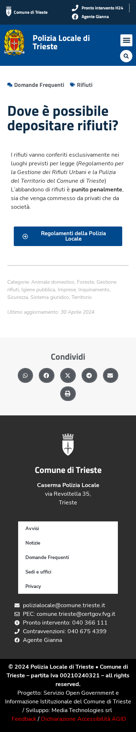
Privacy (33, 586)
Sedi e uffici (38, 572)
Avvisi (32, 528)
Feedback (24, 719)
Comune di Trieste (31, 12)
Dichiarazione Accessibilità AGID (83, 719)
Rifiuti (84, 84)
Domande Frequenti (47, 557)
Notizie (32, 543)
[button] (126, 40)
